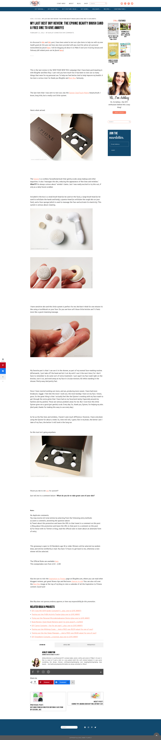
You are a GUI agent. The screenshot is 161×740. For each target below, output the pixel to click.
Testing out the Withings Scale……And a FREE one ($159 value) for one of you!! (62, 629)
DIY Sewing (39, 9)
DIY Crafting (53, 9)
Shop (86, 3)
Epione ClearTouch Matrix (79, 93)
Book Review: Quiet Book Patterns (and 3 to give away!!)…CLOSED (57, 622)
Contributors (119, 9)
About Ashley (119, 112)
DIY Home (84, 9)
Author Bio (42, 645)
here (56, 561)
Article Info (67, 645)
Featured (38, 19)
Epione (36, 179)
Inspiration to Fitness (57, 578)
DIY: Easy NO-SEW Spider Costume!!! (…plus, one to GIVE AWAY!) (56, 610)
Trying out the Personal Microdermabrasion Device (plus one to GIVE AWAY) (61, 618)
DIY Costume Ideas (69, 9)
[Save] (61, 137)
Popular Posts (91, 645)
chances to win (77, 581)
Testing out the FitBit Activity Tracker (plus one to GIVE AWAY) (56, 614)
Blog (79, 3)
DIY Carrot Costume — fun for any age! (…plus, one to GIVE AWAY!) (57, 625)
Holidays (96, 9)
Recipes (107, 9)
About (71, 3)
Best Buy (72, 78)
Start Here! (61, 3)
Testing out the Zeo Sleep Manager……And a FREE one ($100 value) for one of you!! (64, 633)
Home (32, 19)
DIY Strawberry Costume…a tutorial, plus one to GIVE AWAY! (55, 637)
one (47, 491)
